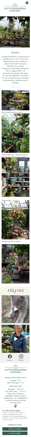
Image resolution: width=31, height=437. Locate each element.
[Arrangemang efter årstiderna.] (15, 219)
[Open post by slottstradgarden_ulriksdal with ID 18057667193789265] (15, 339)
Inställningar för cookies (15, 424)
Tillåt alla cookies (15, 433)
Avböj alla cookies (15, 429)
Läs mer (11, 419)
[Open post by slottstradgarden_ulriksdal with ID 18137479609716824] (15, 309)
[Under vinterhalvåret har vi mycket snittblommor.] (15, 100)
